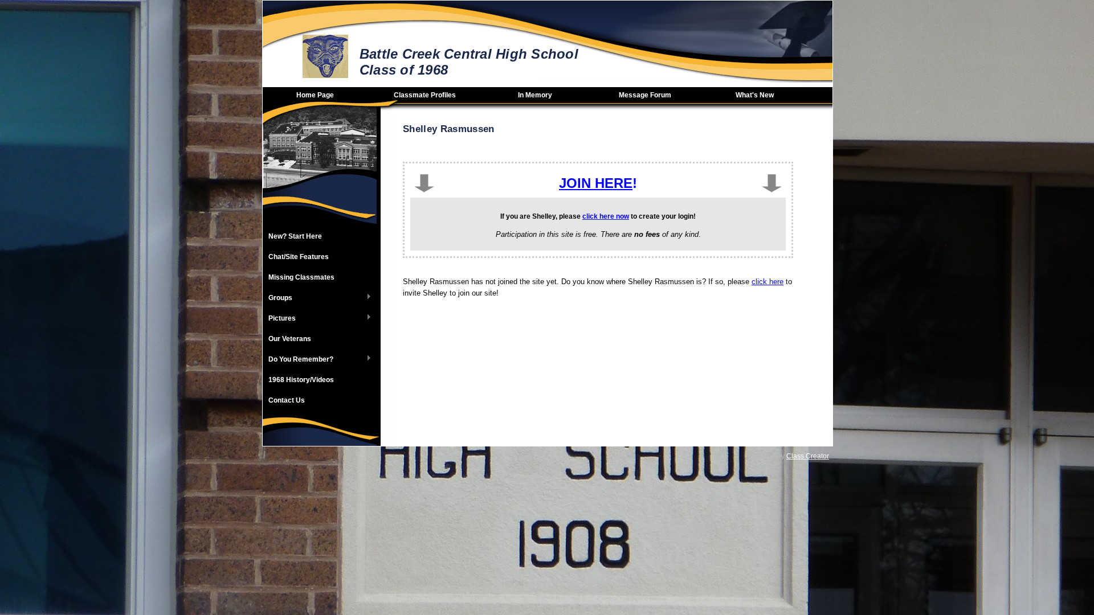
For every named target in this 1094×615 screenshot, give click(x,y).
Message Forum (645, 95)
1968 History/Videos (301, 380)
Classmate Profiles (425, 95)
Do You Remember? (298, 359)
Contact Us (286, 400)
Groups (277, 298)
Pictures (279, 318)
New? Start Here (295, 236)
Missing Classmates (301, 277)
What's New (755, 95)
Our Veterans (289, 339)
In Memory (535, 95)
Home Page (315, 95)
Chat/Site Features (298, 257)
